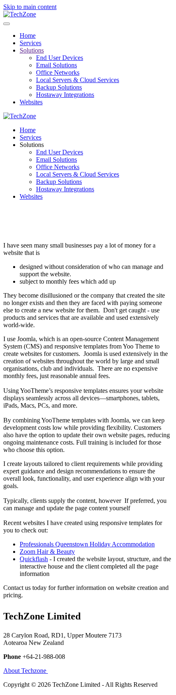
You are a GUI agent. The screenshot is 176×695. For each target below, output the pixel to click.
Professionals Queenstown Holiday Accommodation (87, 544)
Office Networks (57, 72)
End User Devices (59, 57)
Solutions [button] (32, 144)
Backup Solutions (59, 87)
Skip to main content (29, 6)
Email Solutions (56, 65)
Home (28, 35)
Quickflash (34, 558)
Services (30, 42)
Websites (31, 102)
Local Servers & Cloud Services (77, 79)
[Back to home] (19, 14)
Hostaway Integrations (65, 94)
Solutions (32, 50)
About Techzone (25, 670)
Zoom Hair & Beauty (47, 551)
